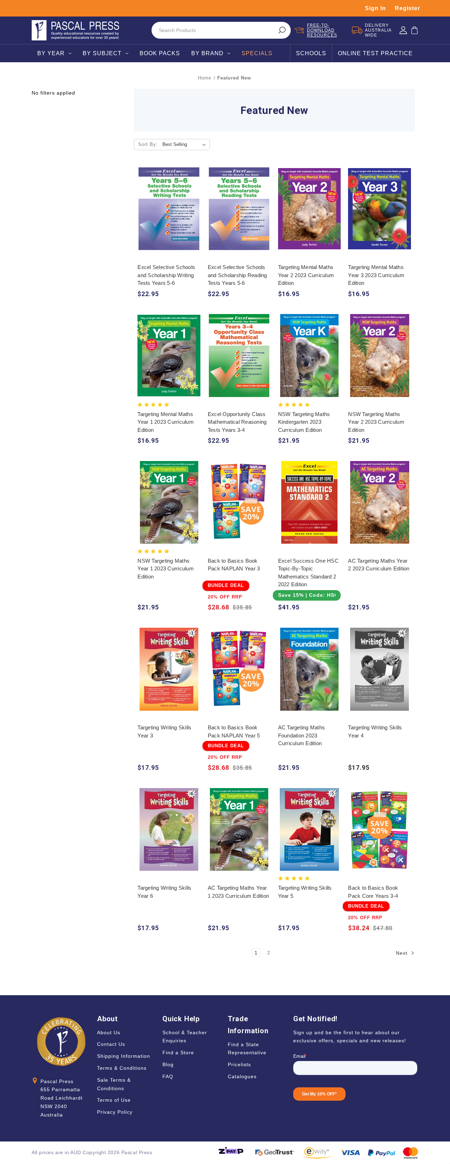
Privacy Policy (115, 1112)
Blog (168, 1064)
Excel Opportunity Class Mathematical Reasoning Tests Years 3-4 (237, 422)
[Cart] (414, 30)
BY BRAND (207, 53)
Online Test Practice (375, 53)
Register (407, 8)
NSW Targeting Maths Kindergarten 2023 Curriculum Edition (304, 422)
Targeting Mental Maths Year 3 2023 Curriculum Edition (376, 275)
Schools (311, 53)
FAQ (167, 1076)
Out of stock (380, 675)
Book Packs (160, 53)
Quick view (169, 201)
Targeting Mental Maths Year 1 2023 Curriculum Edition (165, 422)
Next (402, 952)
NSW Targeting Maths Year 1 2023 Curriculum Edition (165, 569)
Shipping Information (123, 1056)
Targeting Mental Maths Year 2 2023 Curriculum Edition (306, 275)
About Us (108, 1032)
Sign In (375, 8)
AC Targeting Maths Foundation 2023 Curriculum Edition (301, 735)
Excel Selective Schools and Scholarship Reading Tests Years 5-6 (237, 275)
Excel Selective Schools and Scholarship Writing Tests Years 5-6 (166, 275)
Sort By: (148, 144)
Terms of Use (114, 1100)
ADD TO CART (169, 215)
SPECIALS (257, 53)
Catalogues (242, 1076)
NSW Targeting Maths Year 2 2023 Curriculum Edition (376, 422)
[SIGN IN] (403, 30)
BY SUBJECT (102, 53)
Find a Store (178, 1052)
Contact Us (111, 1044)
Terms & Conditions (122, 1068)
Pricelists (239, 1064)
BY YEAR (51, 53)
